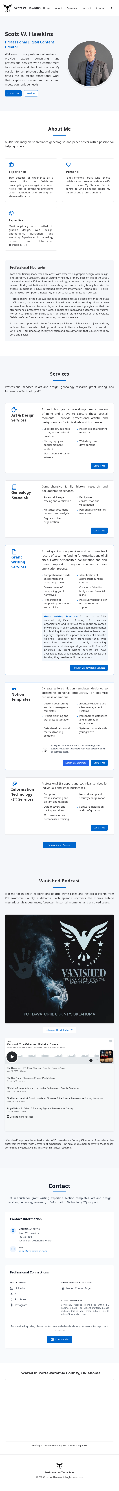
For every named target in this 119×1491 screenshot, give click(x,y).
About (58, 8)
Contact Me (13, 93)
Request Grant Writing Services (89, 667)
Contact (100, 8)
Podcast (86, 8)
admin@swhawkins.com (33, 1251)
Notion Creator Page (75, 762)
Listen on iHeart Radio (57, 1030)
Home (46, 8)
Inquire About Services (59, 845)
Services (72, 8)
